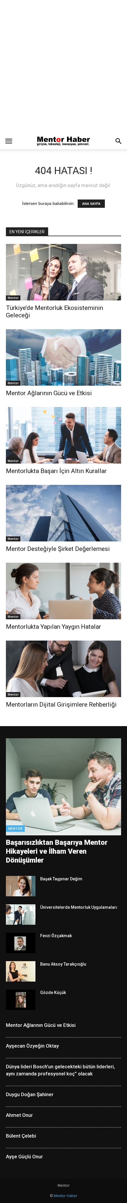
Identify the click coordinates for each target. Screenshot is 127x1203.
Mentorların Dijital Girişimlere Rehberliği (61, 704)
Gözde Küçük (53, 992)
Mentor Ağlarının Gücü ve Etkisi (49, 393)
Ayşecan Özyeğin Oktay (32, 1046)
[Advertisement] (63, 66)
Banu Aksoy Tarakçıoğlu (63, 964)
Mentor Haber (65, 1195)
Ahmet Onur (19, 1115)
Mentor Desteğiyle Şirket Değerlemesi (58, 548)
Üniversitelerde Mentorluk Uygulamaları (78, 907)
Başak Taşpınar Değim (61, 878)
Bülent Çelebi (21, 1136)
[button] (118, 141)
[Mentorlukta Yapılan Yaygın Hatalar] (63, 591)
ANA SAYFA (91, 203)
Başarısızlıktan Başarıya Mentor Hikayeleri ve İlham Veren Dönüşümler (57, 851)
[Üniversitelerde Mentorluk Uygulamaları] (20, 914)
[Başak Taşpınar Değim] (20, 886)
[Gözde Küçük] (20, 1000)
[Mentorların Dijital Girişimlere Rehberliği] (63, 669)
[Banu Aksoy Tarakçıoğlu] (20, 971)
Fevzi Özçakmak (56, 935)
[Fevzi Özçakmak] (20, 943)
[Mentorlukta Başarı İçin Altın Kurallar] (63, 435)
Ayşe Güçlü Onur (24, 1156)
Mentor (13, 298)
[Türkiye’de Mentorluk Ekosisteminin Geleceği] (63, 272)
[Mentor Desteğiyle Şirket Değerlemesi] (63, 513)
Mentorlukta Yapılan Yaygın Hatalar (53, 626)
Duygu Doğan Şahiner (29, 1094)
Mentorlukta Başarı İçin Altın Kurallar (56, 471)
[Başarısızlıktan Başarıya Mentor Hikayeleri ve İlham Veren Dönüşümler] (63, 787)
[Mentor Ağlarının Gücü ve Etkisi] (63, 357)
